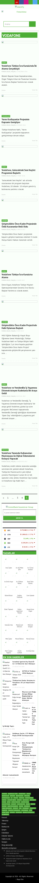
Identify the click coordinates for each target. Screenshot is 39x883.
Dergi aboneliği (7, 845)
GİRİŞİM (4, 220)
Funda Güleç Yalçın (8, 71)
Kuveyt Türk (6, 804)
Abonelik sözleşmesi (9, 848)
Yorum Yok (34, 90)
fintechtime (29, 798)
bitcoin (12, 795)
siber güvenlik (7, 808)
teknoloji (26, 808)
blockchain (19, 795)
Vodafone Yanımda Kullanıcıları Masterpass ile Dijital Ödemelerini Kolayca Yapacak (18, 456)
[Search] (4, 2)
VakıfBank (24, 810)
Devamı (4, 90)
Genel (4, 62)
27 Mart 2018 (20, 176)
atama (28, 793)
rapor (21, 806)
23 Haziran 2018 (21, 71)
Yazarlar (19, 812)
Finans (4, 823)
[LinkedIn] (30, 2)
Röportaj (27, 806)
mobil (28, 804)
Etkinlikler (5, 833)
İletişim (4, 842)
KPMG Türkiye (16, 802)
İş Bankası (5, 814)
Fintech (4, 817)
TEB (20, 808)
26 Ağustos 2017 (21, 461)
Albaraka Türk (13, 793)
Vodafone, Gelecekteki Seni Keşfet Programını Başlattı (18, 171)
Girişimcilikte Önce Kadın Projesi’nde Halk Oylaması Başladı (19, 326)
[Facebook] (21, 2)
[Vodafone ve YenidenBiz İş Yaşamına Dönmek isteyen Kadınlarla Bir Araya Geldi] (19, 372)
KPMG (8, 802)
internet (33, 800)
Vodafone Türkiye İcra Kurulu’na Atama (17, 276)
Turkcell (33, 808)
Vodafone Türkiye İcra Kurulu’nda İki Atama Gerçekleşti (19, 67)
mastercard (21, 804)
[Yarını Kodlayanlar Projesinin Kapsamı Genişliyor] (19, 104)
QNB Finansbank (13, 806)
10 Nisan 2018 (21, 125)
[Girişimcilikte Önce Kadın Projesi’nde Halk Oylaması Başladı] (19, 310)
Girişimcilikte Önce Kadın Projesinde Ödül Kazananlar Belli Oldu (19, 225)
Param (33, 804)
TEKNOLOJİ (6, 116)
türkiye (4, 810)
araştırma (22, 793)
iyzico (4, 802)
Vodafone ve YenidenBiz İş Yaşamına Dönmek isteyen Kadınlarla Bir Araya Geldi (19, 390)
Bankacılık (5, 827)
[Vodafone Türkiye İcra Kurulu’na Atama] (19, 259)
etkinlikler (6, 798)
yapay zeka (5, 812)
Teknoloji (5, 820)
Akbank (4, 793)
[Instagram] (26, 2)
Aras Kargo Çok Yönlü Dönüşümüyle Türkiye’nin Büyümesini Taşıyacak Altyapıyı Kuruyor (29, 749)
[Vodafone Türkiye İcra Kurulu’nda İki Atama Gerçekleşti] (19, 51)
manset (13, 804)
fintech (21, 798)
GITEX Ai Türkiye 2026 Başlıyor (28, 672)
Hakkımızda (6, 839)
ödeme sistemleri (28, 812)
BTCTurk (27, 795)
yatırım (12, 812)
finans (16, 798)
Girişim (4, 830)
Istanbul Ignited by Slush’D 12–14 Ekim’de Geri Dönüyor (23, 663)
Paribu (4, 806)
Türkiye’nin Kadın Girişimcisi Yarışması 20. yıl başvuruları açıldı (23, 682)
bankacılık (5, 795)
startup (15, 808)
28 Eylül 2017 (21, 396)
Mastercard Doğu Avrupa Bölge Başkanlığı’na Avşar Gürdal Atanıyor (29, 696)
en (17, 2)
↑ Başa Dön (19, 879)
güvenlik (26, 800)
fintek (4, 800)
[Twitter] (35, 2)
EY (11, 798)
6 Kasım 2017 (20, 280)
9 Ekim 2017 (20, 331)
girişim (19, 800)
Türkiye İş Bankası (14, 810)
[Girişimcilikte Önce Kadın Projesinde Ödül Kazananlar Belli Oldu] (19, 208)
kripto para (25, 802)
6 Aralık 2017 (20, 229)
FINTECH (5, 450)
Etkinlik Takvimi (7, 836)
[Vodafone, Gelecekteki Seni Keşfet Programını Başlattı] (19, 155)
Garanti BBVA (12, 800)
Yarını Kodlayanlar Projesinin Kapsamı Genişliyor (15, 121)
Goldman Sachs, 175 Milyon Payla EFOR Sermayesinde (23, 734)
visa (30, 810)
